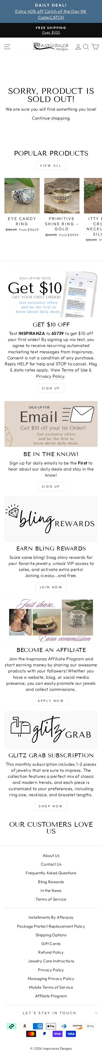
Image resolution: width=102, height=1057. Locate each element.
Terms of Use (74, 369)
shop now (51, 806)
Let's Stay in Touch (50, 1013)
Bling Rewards (51, 881)
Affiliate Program (51, 995)
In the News (51, 890)
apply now (51, 701)
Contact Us (51, 864)
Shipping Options (51, 934)
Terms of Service (51, 899)
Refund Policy (51, 952)
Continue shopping (51, 118)
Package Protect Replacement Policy (51, 926)
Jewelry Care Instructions (51, 960)
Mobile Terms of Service (51, 987)
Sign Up (51, 486)
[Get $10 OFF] (51, 294)
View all (51, 165)
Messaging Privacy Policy (51, 978)
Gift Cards (50, 943)
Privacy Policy (50, 376)
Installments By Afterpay (51, 917)
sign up (51, 388)
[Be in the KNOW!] (51, 424)
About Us (51, 855)
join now (51, 587)
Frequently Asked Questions (51, 872)
